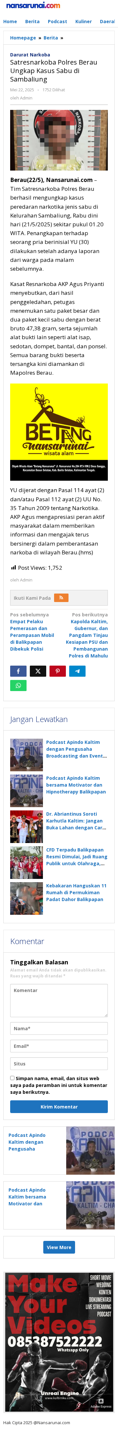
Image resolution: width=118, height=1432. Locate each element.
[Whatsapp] (18, 685)
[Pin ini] (57, 671)
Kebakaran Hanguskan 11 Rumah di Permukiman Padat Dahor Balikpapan (76, 892)
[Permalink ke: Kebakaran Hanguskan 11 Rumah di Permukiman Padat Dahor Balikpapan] (26, 898)
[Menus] (110, 7)
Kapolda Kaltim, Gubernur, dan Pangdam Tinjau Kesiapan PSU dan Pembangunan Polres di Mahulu (87, 635)
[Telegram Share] (77, 671)
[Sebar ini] (18, 671)
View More (59, 1247)
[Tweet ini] (38, 671)
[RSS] (61, 598)
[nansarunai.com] (32, 5)
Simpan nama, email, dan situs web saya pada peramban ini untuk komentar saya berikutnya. (58, 1085)
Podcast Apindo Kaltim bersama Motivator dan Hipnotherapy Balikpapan (76, 785)
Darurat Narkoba (30, 55)
